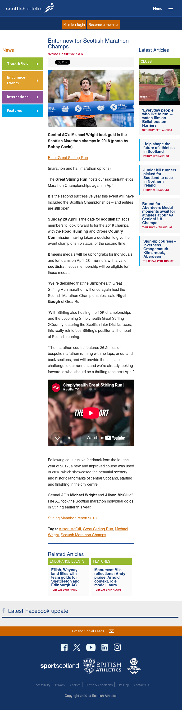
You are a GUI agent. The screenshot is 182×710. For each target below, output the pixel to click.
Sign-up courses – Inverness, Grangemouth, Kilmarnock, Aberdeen (159, 248)
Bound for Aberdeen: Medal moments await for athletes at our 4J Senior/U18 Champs (158, 213)
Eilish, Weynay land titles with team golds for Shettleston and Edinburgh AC (65, 577)
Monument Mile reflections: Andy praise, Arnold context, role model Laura (109, 577)
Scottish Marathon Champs (83, 534)
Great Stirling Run (98, 528)
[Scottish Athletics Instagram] (117, 646)
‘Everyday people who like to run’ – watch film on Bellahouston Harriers (157, 117)
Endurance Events (16, 80)
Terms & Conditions (99, 685)
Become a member (104, 25)
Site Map (123, 685)
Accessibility (41, 685)
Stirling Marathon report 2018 (72, 518)
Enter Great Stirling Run (68, 157)
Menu (168, 9)
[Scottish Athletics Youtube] (91, 646)
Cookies (75, 685)
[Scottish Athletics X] (77, 646)
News (8, 49)
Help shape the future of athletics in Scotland (159, 147)
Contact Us (141, 685)
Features (14, 111)
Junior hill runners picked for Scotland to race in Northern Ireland (159, 177)
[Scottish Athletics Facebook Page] (64, 646)
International (18, 97)
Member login (74, 25)
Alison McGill (70, 528)
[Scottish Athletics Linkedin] (105, 646)
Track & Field (17, 64)
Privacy (60, 685)
